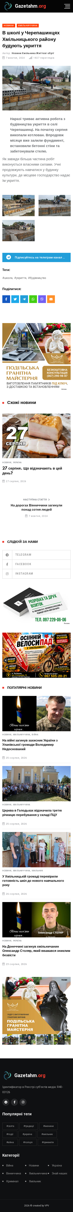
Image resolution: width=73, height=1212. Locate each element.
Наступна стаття (35, 499)
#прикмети (48, 1142)
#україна (27, 1134)
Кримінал (12, 1181)
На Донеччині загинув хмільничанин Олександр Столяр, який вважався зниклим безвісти (36, 951)
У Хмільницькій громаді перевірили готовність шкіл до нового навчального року (33, 881)
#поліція (28, 1142)
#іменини (48, 1126)
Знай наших (59, 1173)
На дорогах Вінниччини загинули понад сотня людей (36, 507)
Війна (35, 735)
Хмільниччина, (22, 735)
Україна (17, 463)
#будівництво (37, 277)
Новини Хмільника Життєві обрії (33, 53)
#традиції (29, 1126)
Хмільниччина (21, 805)
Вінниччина (13, 1173)
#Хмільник (47, 1134)
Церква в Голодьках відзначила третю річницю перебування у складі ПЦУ (32, 813)
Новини (34, 1165)
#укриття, (20, 277)
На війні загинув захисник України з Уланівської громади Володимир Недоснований (30, 745)
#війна (10, 1142)
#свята (10, 1126)
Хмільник (37, 871)
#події (9, 1134)
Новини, (7, 463)
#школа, (7, 277)
